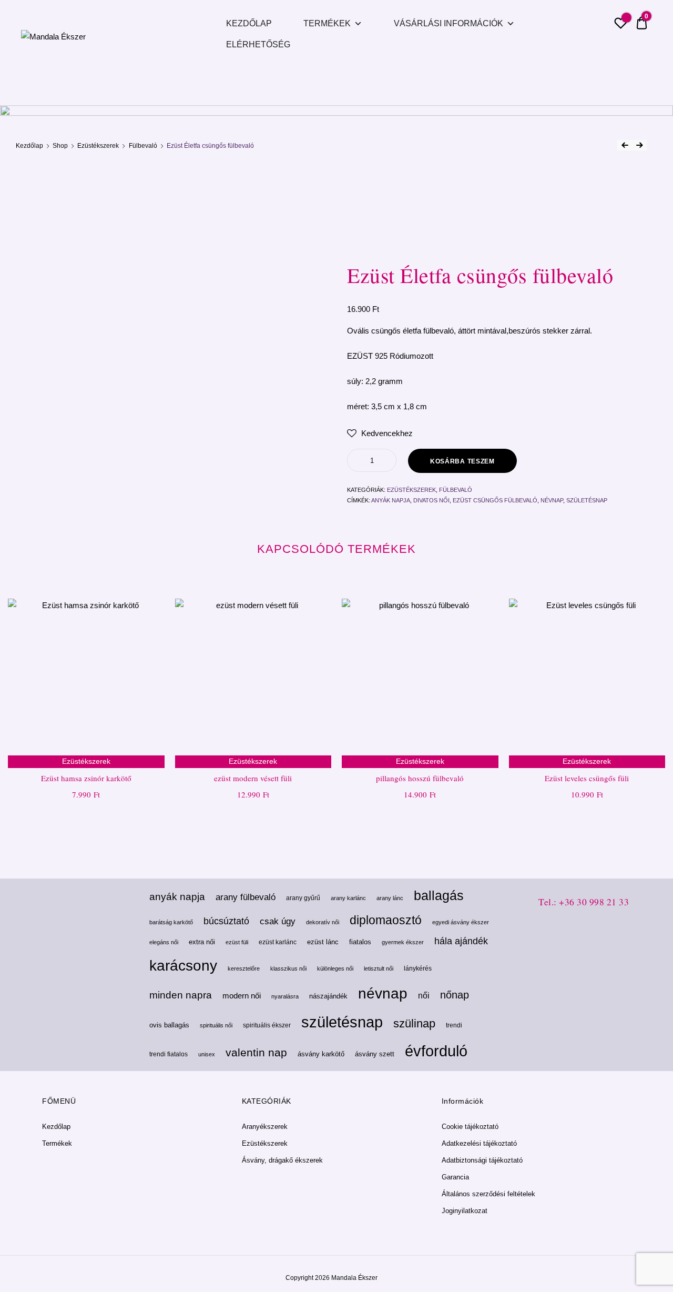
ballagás (439, 896)
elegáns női (163, 942)
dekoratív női (322, 922)
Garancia (455, 1177)
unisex (206, 1054)
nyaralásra (285, 996)
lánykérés (418, 968)
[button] (380, 433)
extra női (202, 942)
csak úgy (277, 921)
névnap (552, 500)
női (424, 995)
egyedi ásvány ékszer (460, 922)
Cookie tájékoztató (470, 1126)
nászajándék (328, 996)
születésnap (586, 500)
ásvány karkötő (321, 1054)
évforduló (436, 1051)
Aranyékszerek (265, 1126)
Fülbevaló (143, 145)
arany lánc (389, 898)
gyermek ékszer (403, 942)
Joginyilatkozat (464, 1211)
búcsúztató (226, 921)
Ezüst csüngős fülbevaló (495, 500)
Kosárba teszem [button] (86, 817)
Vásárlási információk (448, 23)
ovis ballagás (169, 1025)
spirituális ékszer (267, 1025)
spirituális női (216, 1025)
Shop (60, 145)
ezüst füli (237, 942)
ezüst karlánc (278, 942)
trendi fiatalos (168, 1054)
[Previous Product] (624, 145)
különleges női (335, 968)
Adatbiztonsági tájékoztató (482, 1160)
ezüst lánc (323, 942)
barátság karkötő (171, 922)
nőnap (454, 995)
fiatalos (360, 942)
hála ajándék (461, 941)
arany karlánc (348, 898)
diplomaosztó (386, 920)
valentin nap (256, 1052)
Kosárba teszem (462, 461)
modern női (241, 996)
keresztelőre (244, 968)
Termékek (327, 23)
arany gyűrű (303, 898)
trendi (454, 1025)
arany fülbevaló (246, 897)
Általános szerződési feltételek (488, 1194)
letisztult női (378, 968)
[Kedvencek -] (621, 24)
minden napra (180, 995)
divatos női (431, 500)
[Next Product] (639, 145)
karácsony (183, 965)
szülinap (414, 1023)
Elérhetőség (258, 44)
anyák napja (390, 500)
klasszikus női (288, 968)
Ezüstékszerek (98, 145)
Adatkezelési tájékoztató (479, 1143)
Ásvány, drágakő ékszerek (282, 1160)
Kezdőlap (249, 23)
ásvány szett (374, 1054)
